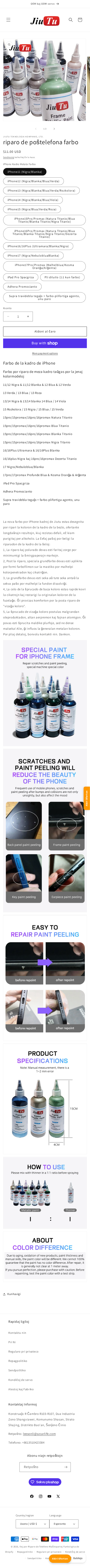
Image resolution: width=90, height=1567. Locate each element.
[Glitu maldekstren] (35, 128)
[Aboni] (66, 1467)
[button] (8, 19)
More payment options (45, 353)
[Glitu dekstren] (54, 128)
